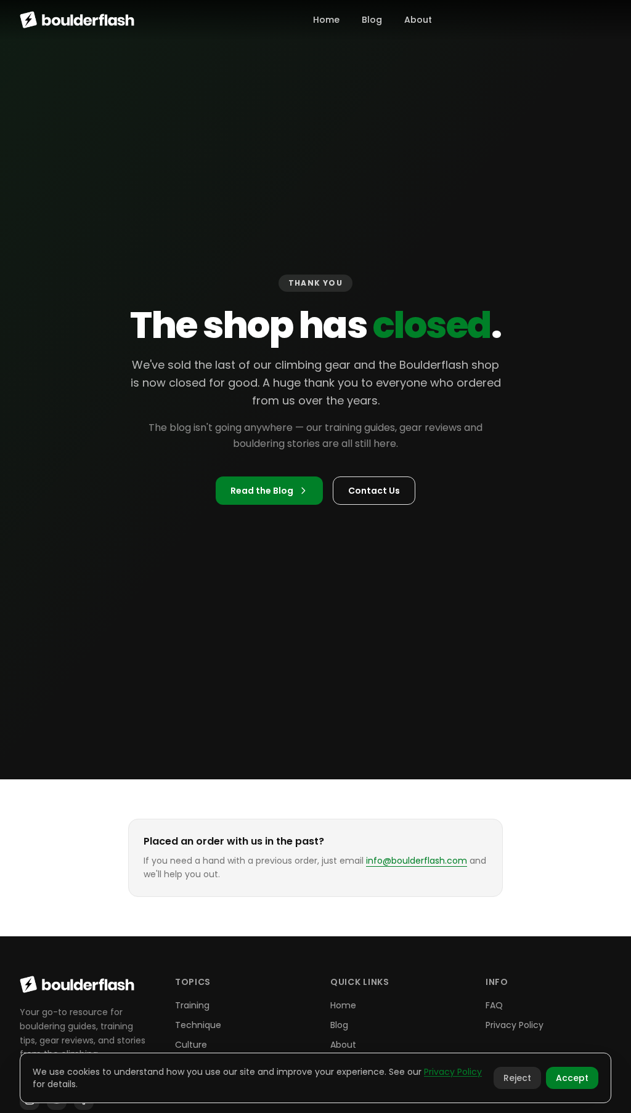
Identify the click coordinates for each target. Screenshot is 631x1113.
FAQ (494, 1005)
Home (326, 20)
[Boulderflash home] (77, 19)
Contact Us (374, 490)
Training (192, 1005)
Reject (517, 1078)
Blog (372, 20)
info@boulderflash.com (416, 860)
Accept (572, 1078)
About (418, 20)
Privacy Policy (514, 1025)
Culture (191, 1045)
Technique (198, 1025)
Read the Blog (261, 490)
